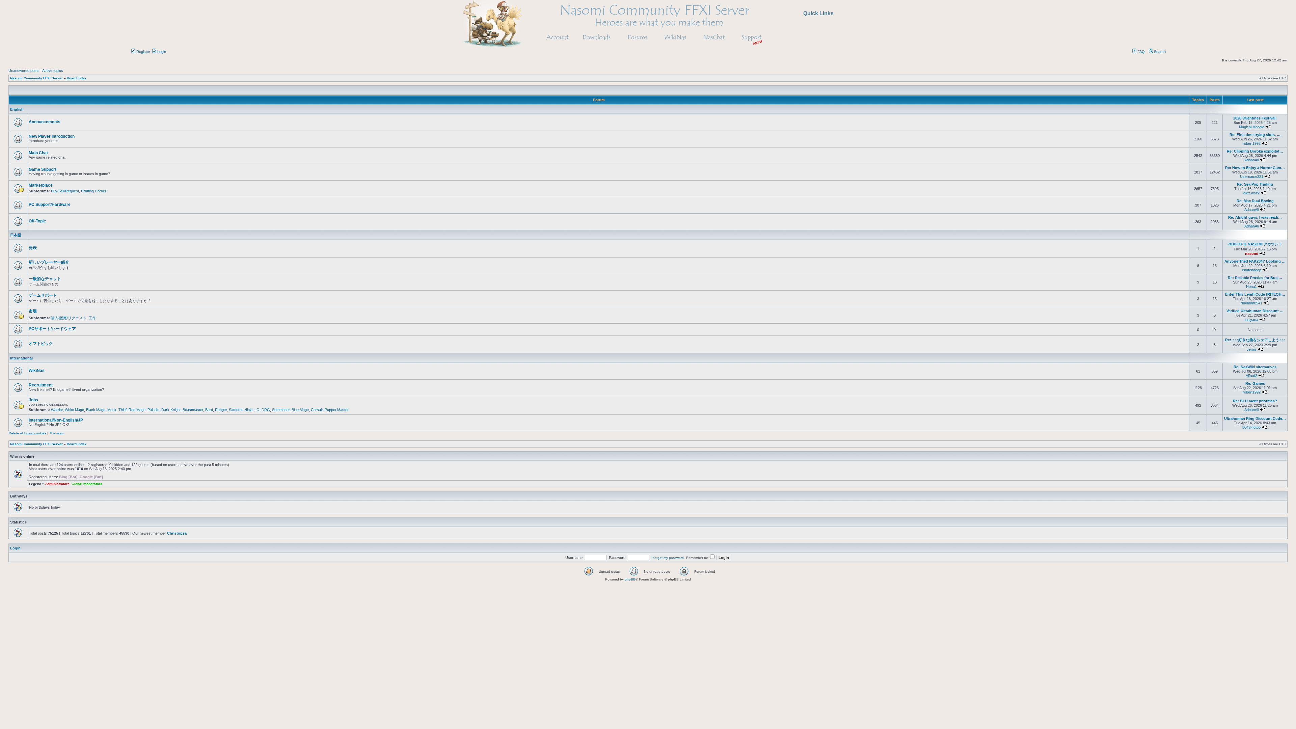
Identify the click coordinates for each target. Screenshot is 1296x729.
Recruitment (41, 385)
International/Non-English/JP (56, 420)
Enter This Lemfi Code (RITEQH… (1255, 294)
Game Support (42, 169)
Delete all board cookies (27, 433)
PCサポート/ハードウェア (52, 328)
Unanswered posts (23, 71)
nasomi (1251, 253)
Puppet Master (337, 410)
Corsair (317, 410)
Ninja (248, 410)
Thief (122, 410)
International (21, 358)
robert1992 (1252, 143)
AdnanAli (1251, 160)
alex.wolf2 (1251, 193)
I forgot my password (667, 558)
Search (1159, 52)
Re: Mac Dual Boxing (1255, 201)
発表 (33, 247)
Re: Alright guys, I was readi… (1255, 217)
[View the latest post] (1268, 127)
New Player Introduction (52, 136)
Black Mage (95, 410)
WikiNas (37, 370)
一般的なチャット (45, 278)
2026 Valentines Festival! (1255, 118)
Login (161, 52)
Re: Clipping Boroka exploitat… (1255, 151)
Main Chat (38, 153)
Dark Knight (171, 410)
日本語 (15, 235)
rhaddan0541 (1251, 303)
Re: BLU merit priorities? (1255, 401)
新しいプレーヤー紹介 (49, 262)
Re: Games (1255, 383)
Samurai (235, 410)
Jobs (33, 400)
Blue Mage (300, 410)
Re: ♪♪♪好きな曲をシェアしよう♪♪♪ (1255, 340)
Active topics (52, 71)
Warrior (57, 410)
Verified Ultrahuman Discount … (1255, 311)
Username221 (1251, 176)
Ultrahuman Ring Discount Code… (1255, 418)
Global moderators (87, 484)
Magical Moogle (1251, 127)
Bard (209, 410)
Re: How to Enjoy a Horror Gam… (1255, 168)
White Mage (74, 410)
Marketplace (41, 185)
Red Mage (137, 410)
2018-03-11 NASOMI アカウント (1255, 244)
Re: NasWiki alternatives (1255, 367)
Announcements (44, 121)
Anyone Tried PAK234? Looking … (1255, 261)
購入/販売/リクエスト (68, 318)
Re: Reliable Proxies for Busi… (1255, 278)
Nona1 (1251, 287)
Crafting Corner (93, 191)
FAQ (1140, 52)
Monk (111, 410)
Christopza (177, 533)
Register (142, 52)
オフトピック (41, 343)
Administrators (57, 484)
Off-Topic (37, 221)
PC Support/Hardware (50, 204)
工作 (92, 318)
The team (56, 433)
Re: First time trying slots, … (1255, 135)
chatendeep (1251, 270)
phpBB (630, 579)
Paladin (153, 410)
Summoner (281, 410)
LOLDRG (262, 410)
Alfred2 (1251, 376)
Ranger (221, 410)
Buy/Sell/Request (65, 191)
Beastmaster (193, 410)
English (17, 109)
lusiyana (1251, 320)
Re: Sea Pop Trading (1255, 184)
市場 (33, 311)
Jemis (1252, 349)
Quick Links (818, 13)
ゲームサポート (43, 295)
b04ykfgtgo (1251, 427)
